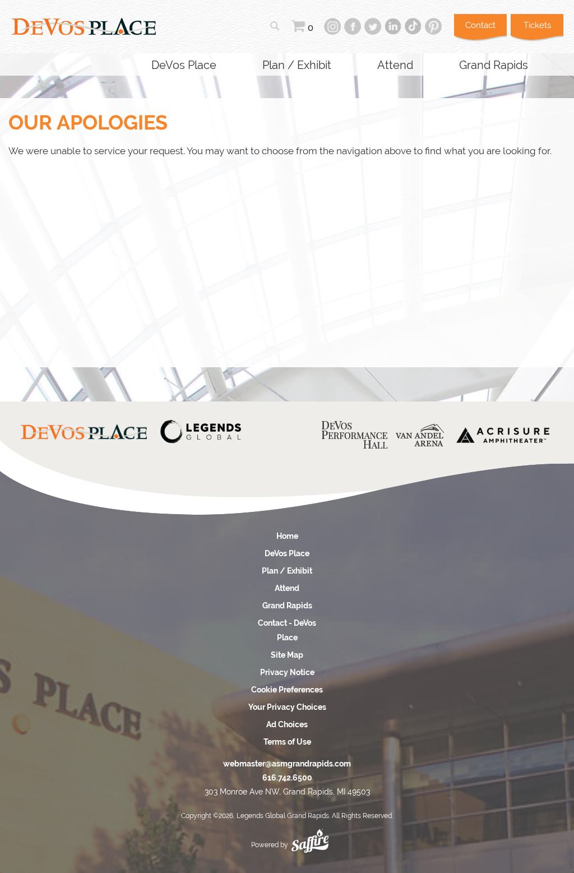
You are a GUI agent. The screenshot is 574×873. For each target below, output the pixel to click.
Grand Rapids (493, 65)
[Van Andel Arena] (420, 435)
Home (287, 536)
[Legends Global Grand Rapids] (84, 26)
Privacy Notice (287, 672)
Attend (395, 65)
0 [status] (310, 27)
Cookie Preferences (287, 689)
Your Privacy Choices (287, 707)
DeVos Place (183, 65)
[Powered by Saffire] (309, 837)
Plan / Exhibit (296, 65)
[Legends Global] (200, 432)
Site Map (287, 654)
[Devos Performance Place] (354, 434)
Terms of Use (287, 741)
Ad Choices (287, 724)
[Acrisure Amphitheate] (502, 434)
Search (274, 25)
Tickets (537, 25)
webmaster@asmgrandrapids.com (287, 763)
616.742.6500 (287, 777)
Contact (480, 25)
